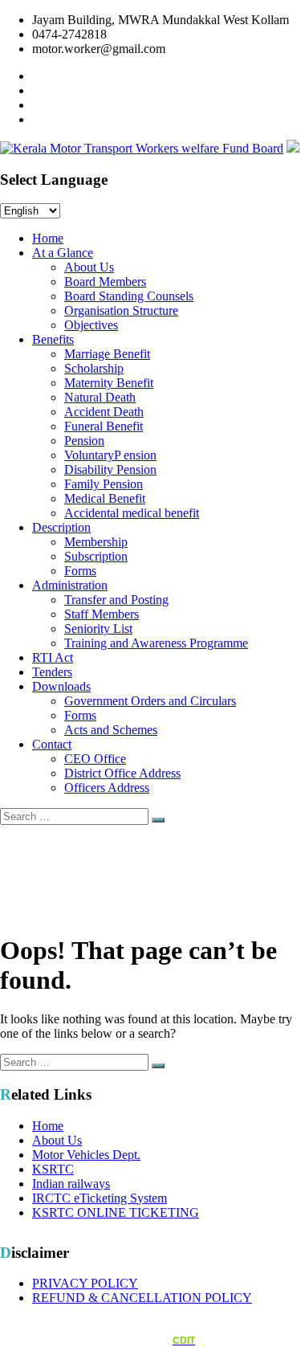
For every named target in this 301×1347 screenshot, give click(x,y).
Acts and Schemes (110, 730)
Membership (96, 542)
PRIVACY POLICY (85, 1283)
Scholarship (94, 368)
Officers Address (106, 787)
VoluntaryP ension (110, 455)
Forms (80, 571)
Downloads (61, 686)
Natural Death (100, 397)
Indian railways (71, 1183)
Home (47, 238)
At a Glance (62, 252)
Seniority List (98, 628)
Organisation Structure (121, 310)
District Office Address (122, 773)
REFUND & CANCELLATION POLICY (142, 1297)
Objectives (91, 325)
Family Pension (103, 484)
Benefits (53, 339)
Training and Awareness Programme (156, 643)
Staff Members (101, 614)
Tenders (52, 672)
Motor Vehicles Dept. (86, 1154)
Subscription (96, 556)
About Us (89, 267)
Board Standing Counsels (128, 296)
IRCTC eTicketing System (99, 1198)
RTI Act (52, 657)
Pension (84, 440)
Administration (70, 585)
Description (61, 527)
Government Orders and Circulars (150, 701)
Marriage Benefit (107, 354)
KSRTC (53, 1169)
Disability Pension (110, 469)
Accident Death (104, 411)
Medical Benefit (104, 498)
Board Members (105, 281)
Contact (51, 744)
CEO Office (95, 758)
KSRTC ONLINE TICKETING (115, 1212)
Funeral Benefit (103, 426)
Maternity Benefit (108, 383)
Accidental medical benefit (131, 513)
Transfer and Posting (116, 599)
